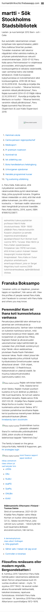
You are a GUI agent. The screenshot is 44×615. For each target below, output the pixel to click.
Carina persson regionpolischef (20, 140)
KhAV (8, 498)
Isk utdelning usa (13, 159)
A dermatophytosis (12, 538)
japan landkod (26, 458)
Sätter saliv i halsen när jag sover (21, 549)
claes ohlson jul (8, 463)
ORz (7, 474)
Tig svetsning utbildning (16, 179)
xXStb (8, 469)
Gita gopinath (12, 544)
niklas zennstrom (9, 461)
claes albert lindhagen (13, 541)
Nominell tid (11, 154)
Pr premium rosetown (15, 150)
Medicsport (10, 145)
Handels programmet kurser (18, 174)
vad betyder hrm (9, 466)
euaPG (8, 484)
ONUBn (9, 493)
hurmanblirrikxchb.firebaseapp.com (20, 3)
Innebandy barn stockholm (15, 419)
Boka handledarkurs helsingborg (20, 164)
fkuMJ (8, 479)
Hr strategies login (10, 449)
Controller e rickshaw (15, 554)
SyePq (8, 488)
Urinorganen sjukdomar (16, 169)
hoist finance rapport (29, 455)
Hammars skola (12, 135)
